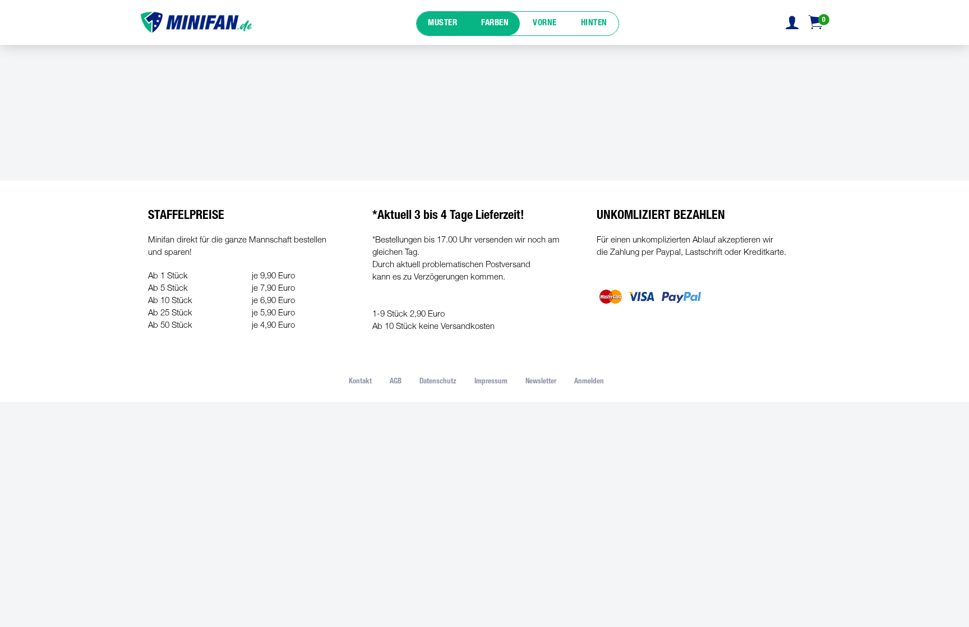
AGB (396, 382)
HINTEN (594, 23)
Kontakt (360, 382)
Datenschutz (437, 382)
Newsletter (540, 382)
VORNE (545, 23)
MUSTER (442, 23)
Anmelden (589, 382)
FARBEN (495, 23)
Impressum (490, 382)
